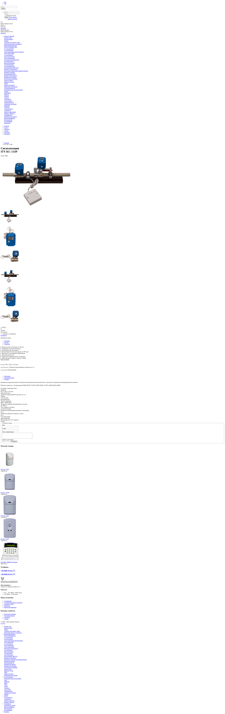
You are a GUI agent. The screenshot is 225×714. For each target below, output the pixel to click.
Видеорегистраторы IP (11, 60)
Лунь (6, 96)
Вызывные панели (10, 116)
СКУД (6, 107)
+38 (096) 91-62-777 (6, 137)
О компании (8, 601)
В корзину (4, 335)
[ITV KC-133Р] (36, 205)
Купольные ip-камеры (10, 79)
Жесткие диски (9, 82)
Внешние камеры (9, 72)
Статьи (6, 131)
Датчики (7, 99)
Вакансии (7, 606)
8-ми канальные (9, 56)
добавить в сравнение (9, 334)
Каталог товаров (9, 36)
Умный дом (8, 37)
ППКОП (7, 93)
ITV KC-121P (5, 539)
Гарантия (7, 344)
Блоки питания (9, 85)
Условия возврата (9, 615)
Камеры (7, 123)
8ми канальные (9, 63)
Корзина (3, 28)
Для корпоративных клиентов (13, 602)
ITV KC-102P (5, 516)
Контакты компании (10, 607)
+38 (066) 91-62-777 (6, 140)
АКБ (6, 83)
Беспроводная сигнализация (13, 90)
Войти (6, 17)
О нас (6, 127)
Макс (6, 94)
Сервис (6, 619)
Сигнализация (9, 88)
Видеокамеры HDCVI (11, 67)
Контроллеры (8, 39)
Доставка (7, 132)
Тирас (6, 98)
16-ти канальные (9, 58)
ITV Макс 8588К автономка (9, 562)
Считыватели (8, 109)
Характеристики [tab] (9, 378)
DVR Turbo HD (9, 53)
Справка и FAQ (9, 604)
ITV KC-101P (5, 469)
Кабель (7, 105)
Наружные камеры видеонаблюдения (16, 71)
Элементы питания (10, 104)
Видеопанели (8, 120)
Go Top (3, 623)
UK (5, 3)
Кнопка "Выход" (9, 113)
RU (5, 2)
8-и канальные (9, 50)
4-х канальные (8, 55)
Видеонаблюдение (10, 45)
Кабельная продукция (10, 86)
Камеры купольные (10, 69)
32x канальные (9, 66)
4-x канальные (9, 49)
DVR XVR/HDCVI (10, 47)
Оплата (6, 342)
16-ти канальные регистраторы (14, 52)
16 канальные (9, 64)
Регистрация (13, 17)
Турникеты (7, 110)
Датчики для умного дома (12, 42)
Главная (6, 126)
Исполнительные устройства (13, 44)
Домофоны (8, 115)
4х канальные (9, 61)
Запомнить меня (11, 15)
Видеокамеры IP (9, 74)
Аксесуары (8, 101)
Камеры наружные (10, 75)
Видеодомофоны (9, 118)
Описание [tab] (7, 376)
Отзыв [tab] (6, 379)
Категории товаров (10, 614)
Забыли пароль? (12, 19)
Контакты (7, 134)
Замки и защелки (10, 112)
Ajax (6, 91)
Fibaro (6, 41)
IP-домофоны (8, 121)
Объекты (7, 129)
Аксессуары (8, 80)
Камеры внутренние (10, 77)
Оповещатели (9, 102)
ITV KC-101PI (5, 492)
